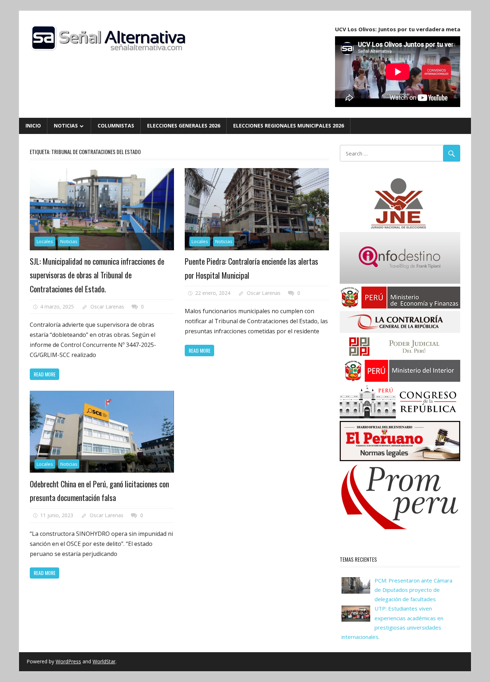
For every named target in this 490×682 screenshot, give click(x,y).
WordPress (68, 661)
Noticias (66, 125)
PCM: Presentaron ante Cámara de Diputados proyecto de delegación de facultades (413, 590)
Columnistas (116, 125)
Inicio (33, 125)
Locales (45, 241)
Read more (45, 374)
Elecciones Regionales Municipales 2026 (288, 125)
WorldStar (104, 661)
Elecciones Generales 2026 (183, 125)
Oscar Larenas (107, 306)
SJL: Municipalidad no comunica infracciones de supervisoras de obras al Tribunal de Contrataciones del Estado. (97, 274)
